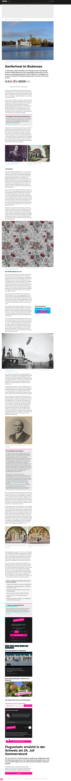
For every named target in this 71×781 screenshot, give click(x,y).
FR (50, 1)
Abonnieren (43, 311)
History (17, 646)
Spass (26, 3)
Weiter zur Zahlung (19, 635)
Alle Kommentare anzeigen (18, 741)
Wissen (33, 3)
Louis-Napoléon (26, 570)
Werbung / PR (17, 778)
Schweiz (4, 3)
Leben (22, 3)
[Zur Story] (27, 760)
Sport (19, 3)
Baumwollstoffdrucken (10, 178)
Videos (43, 3)
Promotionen (48, 3)
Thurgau (22, 646)
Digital (29, 3)
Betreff (7, 719)
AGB (31, 778)
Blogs (37, 3)
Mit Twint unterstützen (20, 638)
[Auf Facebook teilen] (6, 81)
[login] (1, 779)
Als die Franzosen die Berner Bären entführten (18, 593)
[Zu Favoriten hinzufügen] (16, 81)
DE (48, 1)
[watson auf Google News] (28, 81)
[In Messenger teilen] (9, 81)
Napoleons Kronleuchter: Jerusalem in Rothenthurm (19, 584)
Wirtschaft (15, 3)
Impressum (27, 778)
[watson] (4, 1)
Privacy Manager (44, 778)
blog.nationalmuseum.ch (11, 124)
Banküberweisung (23, 640)
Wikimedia (8, 447)
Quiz (40, 3)
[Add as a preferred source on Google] (22, 81)
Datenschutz (36, 778)
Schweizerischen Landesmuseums (17, 483)
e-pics (30, 164)
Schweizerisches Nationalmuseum (12, 163)
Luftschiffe (13, 328)
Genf (27, 646)
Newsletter (10, 778)
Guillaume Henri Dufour (12, 552)
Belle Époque (17, 520)
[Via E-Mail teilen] (11, 81)
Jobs (22, 778)
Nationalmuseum (42, 309)
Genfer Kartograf (9, 105)
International (9, 3)
